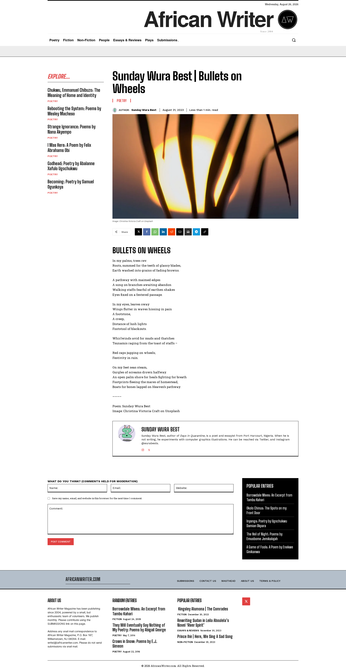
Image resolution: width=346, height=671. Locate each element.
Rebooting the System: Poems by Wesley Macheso (74, 111)
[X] (138, 231)
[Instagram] (142, 449)
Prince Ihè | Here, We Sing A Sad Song (205, 636)
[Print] (188, 231)
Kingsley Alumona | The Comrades (202, 608)
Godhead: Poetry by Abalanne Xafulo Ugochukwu (71, 166)
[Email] (179, 231)
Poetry (53, 101)
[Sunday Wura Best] (115, 110)
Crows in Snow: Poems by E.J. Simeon (134, 643)
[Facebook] (146, 231)
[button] (293, 40)
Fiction (117, 619)
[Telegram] (196, 231)
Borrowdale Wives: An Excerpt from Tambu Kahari (138, 611)
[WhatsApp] (155, 231)
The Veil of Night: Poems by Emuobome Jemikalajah (264, 536)
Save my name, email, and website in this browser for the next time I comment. (97, 498)
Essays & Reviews (188, 630)
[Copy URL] (204, 231)
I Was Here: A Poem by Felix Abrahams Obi (69, 147)
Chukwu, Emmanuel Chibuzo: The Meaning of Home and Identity (74, 92)
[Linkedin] (163, 231)
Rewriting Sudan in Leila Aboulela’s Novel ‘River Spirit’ (203, 623)
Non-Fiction (185, 642)
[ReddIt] (171, 231)
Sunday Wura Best (143, 110)
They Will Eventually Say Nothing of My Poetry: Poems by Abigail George (139, 627)
